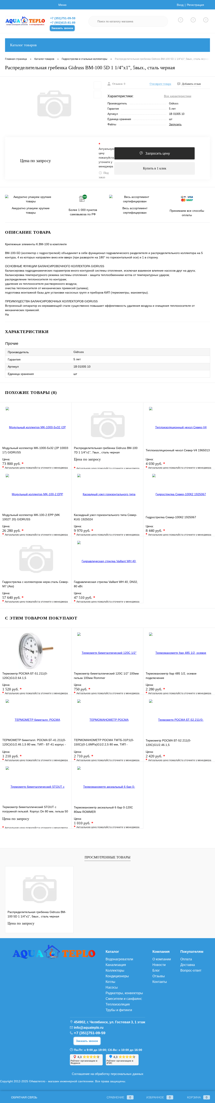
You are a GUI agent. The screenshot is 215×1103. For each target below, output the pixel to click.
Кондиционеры (117, 976)
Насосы (112, 987)
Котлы (110, 982)
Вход (180, 4)
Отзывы (158, 976)
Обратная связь (23, 1097)
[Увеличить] (54, 104)
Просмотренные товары (107, 857)
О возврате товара (160, 83)
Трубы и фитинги (119, 1010)
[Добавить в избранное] (97, 85)
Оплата (186, 959)
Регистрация (195, 4)
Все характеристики (177, 96)
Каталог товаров (23, 45)
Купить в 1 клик (154, 168)
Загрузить (175, 124)
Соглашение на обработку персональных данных (107, 1074)
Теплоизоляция (118, 1004)
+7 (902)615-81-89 (62, 22)
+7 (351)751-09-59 (62, 18)
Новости (159, 965)
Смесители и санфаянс (124, 998)
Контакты (159, 982)
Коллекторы (115, 970)
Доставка (187, 965)
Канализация (116, 965)
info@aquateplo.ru (89, 1027)
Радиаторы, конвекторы (124, 993)
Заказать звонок (62, 28)
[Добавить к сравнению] (97, 94)
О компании (161, 959)
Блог (156, 970)
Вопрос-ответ (190, 970)
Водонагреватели (119, 959)
